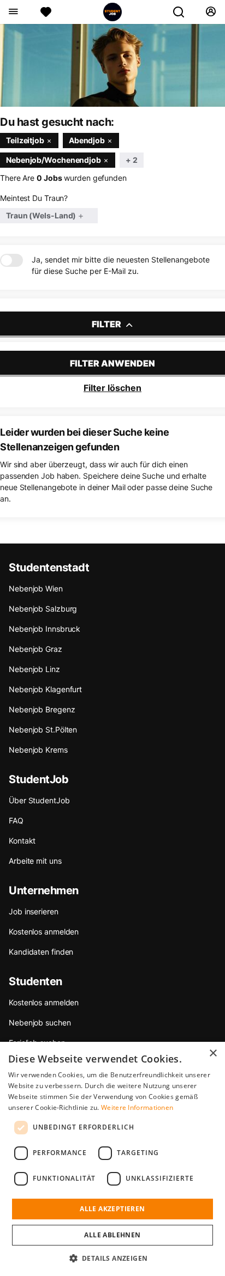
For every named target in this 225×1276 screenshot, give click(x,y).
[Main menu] (13, 12)
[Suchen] (183, 12)
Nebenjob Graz (35, 649)
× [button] (213, 1053)
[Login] (211, 12)
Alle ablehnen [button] (112, 1235)
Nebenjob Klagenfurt (45, 689)
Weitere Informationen (137, 1107)
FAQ (16, 820)
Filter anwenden (112, 363)
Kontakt (22, 840)
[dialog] (112, 1159)
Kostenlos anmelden (44, 931)
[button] (113, 1258)
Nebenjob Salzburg (43, 608)
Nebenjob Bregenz (42, 709)
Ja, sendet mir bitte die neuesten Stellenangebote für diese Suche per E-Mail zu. (121, 265)
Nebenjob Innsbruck (44, 628)
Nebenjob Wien (36, 588)
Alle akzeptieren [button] (112, 1208)
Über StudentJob (39, 800)
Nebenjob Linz (34, 669)
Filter (107, 324)
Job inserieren (33, 911)
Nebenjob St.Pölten (43, 729)
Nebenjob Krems (38, 749)
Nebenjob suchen (40, 1022)
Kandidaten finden (41, 951)
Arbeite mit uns (35, 860)
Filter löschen (112, 387)
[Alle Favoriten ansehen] (46, 12)
